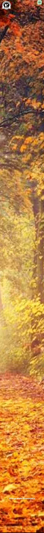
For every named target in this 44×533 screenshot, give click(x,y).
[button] (39, 2)
